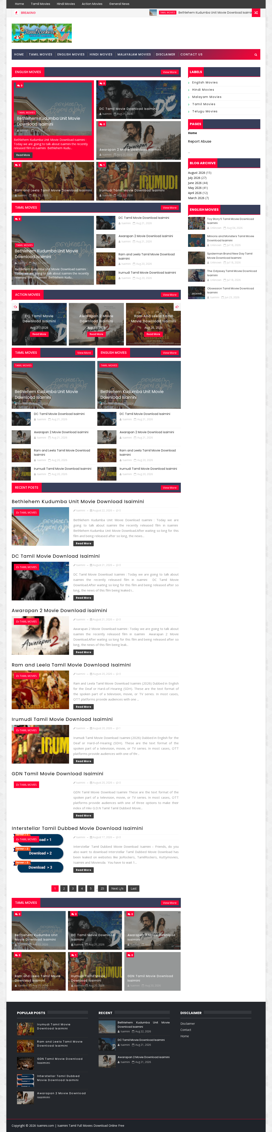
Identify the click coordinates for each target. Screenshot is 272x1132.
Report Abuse (199, 141)
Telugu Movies (205, 111)
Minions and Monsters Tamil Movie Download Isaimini (230, 238)
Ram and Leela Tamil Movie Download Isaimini (53, 190)
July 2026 (194, 178)
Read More (23, 155)
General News (119, 4)
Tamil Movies (40, 4)
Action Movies (92, 4)
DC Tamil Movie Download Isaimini (128, 109)
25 (102, 888)
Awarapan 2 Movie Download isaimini (130, 149)
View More (170, 72)
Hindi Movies (66, 4)
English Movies (71, 54)
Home (19, 4)
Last (134, 888)
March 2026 (196, 198)
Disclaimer (165, 54)
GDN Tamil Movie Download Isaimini (57, 773)
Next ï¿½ (117, 888)
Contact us (191, 54)
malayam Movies (207, 97)
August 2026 (196, 173)
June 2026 (195, 183)
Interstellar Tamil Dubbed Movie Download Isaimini (77, 828)
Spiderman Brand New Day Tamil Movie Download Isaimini (229, 256)
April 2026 (195, 193)
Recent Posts (26, 487)
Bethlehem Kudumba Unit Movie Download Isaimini (180, 12)
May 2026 (195, 188)
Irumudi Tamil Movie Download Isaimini (132, 190)
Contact (185, 1030)
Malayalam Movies (134, 54)
